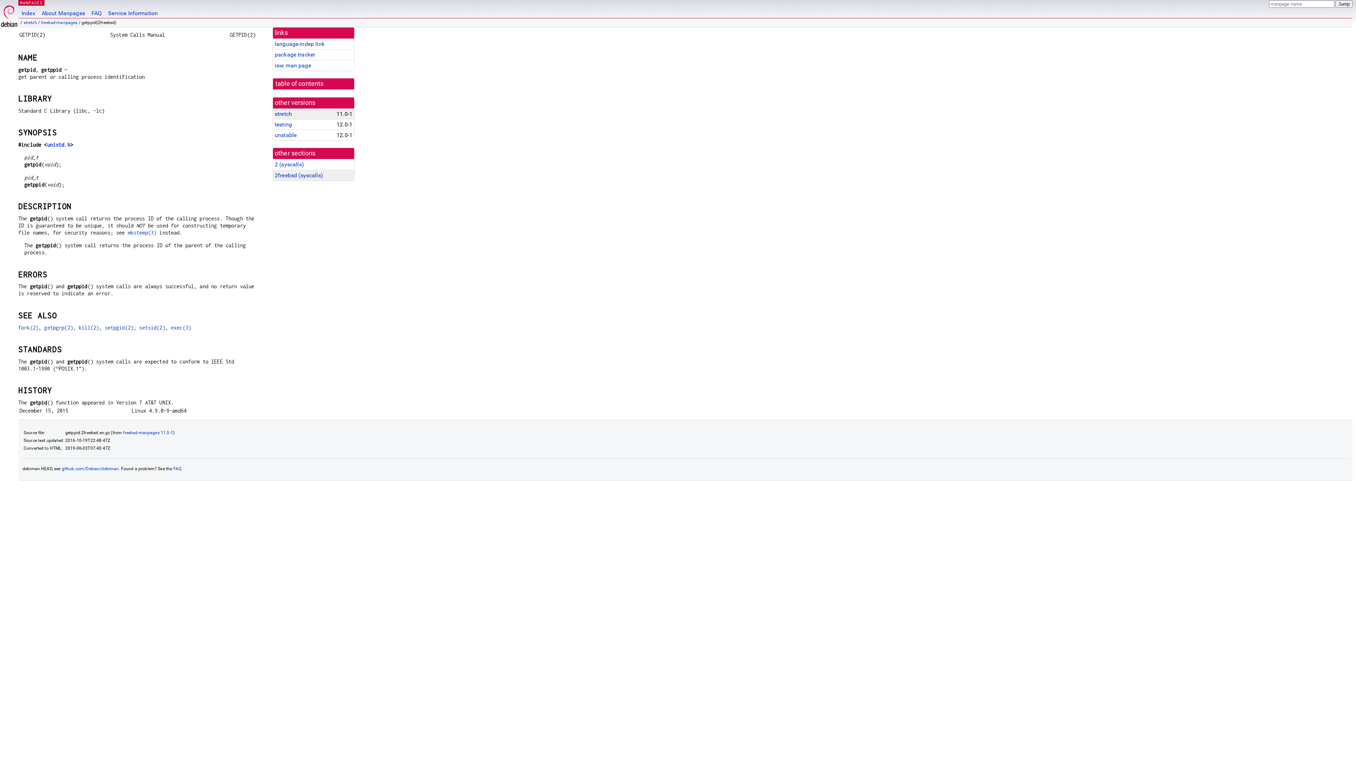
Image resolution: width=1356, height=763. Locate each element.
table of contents (299, 83)
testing (283, 124)
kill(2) (89, 328)
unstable (286, 135)
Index (28, 13)
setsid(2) (152, 328)
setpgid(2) (119, 328)
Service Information (133, 13)
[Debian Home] (9, 14)
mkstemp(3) (142, 233)
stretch (30, 22)
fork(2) (28, 328)
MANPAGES (31, 2)
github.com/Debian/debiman (90, 468)
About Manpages (63, 13)
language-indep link (300, 44)
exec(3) (181, 328)
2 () (289, 164)
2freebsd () (299, 175)
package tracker (295, 54)
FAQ (96, 13)
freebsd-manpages (59, 22)
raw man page (293, 65)
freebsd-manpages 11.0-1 (148, 432)
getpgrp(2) (58, 328)
